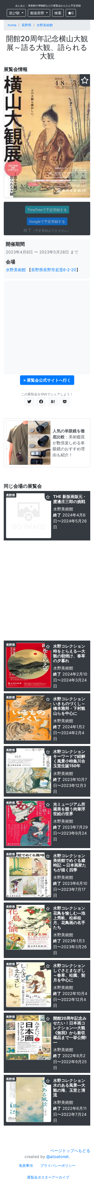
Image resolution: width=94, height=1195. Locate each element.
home (12, 25)
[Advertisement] (47, 327)
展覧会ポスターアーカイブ (48, 1177)
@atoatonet (57, 1156)
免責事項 (26, 1165)
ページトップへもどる (70, 1150)
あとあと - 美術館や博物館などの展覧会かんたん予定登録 (48, 5)
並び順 (15, 13)
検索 (57, 13)
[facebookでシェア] (41, 401)
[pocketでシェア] (64, 401)
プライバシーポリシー (57, 1165)
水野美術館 (45, 25)
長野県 (26, 25)
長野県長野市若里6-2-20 (53, 269)
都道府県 (37, 13)
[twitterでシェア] (29, 401)
